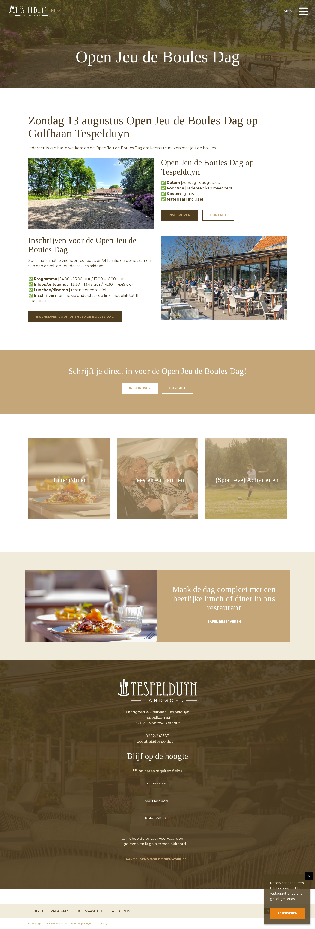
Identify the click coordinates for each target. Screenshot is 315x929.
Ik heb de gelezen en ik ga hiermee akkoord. (155, 841)
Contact (218, 215)
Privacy (102, 923)
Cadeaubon (120, 911)
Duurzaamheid (89, 911)
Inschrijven (179, 215)
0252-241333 (157, 736)
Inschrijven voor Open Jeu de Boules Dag (75, 316)
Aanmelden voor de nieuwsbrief (156, 859)
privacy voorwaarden (164, 838)
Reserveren (287, 913)
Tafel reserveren (224, 621)
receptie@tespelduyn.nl (157, 741)
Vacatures (60, 911)
